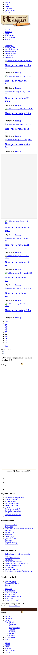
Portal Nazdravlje (11, 592)
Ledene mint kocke (11, 544)
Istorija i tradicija (14, 628)
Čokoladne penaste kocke (13, 511)
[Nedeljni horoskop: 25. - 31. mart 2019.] (19, 306)
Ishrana (11, 626)
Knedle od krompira (11, 569)
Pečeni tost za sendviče (12, 509)
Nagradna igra (10, 10)
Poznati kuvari (10, 37)
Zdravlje (12, 630)
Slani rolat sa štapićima (12, 558)
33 (6, 336)
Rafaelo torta (9, 532)
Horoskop (18, 72)
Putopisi (7, 39)
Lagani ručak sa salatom (13, 515)
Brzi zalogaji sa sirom (12, 503)
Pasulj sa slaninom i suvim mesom (16, 513)
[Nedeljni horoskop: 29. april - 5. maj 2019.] (19, 223)
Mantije (7, 507)
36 (6, 342)
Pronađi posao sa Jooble (13, 596)
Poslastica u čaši (10, 501)
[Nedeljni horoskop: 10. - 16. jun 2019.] (18, 61)
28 (6, 327)
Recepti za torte (10, 594)
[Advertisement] (19, 174)
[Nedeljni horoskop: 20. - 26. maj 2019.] (19, 109)
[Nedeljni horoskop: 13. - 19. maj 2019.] (19, 124)
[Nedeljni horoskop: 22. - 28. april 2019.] (19, 240)
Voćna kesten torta (11, 525)
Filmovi (11, 633)
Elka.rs (7, 585)
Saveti (7, 34)
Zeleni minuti (9, 598)
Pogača (7, 556)
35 (6, 340)
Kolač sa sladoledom (12, 505)
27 (6, 325)
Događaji (12, 635)
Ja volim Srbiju (10, 591)
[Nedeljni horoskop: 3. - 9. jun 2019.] (18, 76)
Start (6, 321)
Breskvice (8, 540)
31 (6, 333)
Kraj (6, 346)
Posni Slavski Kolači (12, 600)
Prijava (7, 2)
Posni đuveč (9, 560)
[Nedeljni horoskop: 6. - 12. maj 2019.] (18, 140)
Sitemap (7, 12)
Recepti (7, 30)
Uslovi (7, 6)
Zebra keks (8, 534)
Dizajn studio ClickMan (14, 605)
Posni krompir (9, 567)
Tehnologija (13, 624)
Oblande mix (9, 536)
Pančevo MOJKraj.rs (12, 583)
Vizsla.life (8, 589)
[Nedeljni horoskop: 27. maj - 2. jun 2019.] (19, 93)
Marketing (8, 8)
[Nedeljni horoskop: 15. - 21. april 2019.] (19, 258)
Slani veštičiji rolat (11, 538)
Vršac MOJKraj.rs (11, 581)
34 (6, 338)
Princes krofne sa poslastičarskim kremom (19, 571)
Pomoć (7, 4)
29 (6, 329)
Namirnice (8, 32)
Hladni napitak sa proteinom (14, 498)
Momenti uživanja (11, 542)
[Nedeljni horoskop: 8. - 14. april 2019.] (18, 273)
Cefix (7, 587)
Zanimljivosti (9, 35)
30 (6, 331)
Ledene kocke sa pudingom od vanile (17, 554)
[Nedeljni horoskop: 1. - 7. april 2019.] (18, 288)
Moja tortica (9, 527)
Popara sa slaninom (11, 499)
